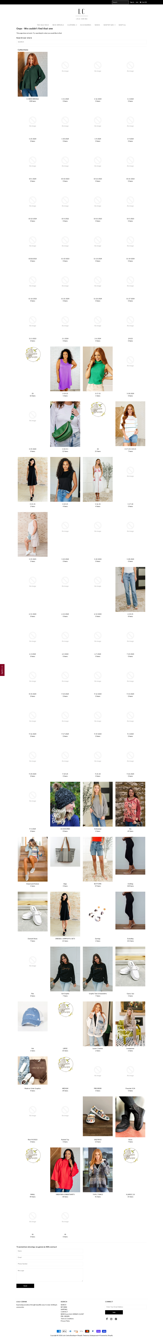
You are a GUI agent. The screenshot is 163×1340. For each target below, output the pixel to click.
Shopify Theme (82, 1335)
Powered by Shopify (106, 1335)
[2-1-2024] (65, 321)
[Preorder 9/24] (130, 1071)
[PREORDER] (98, 1071)
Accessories (85, 25)
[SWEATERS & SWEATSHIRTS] (65, 1169)
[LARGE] (65, 1009)
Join (137, 2)
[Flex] (33, 961)
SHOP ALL (122, 25)
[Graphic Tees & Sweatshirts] (98, 969)
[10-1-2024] (33, 162)
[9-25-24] (98, 757)
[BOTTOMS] (98, 859)
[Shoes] (130, 1116)
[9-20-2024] (33, 757)
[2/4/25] (130, 321)
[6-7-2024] (98, 637)
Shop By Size (109, 25)
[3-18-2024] (130, 361)
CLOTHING (71, 25)
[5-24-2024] (98, 527)
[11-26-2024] (98, 281)
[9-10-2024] (65, 677)
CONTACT (64, 1312)
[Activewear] (98, 804)
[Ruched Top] (65, 1111)
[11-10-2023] (65, 241)
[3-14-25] (65, 369)
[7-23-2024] (130, 637)
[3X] (98, 409)
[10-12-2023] (98, 162)
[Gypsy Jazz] (130, 966)
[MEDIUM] (65, 1064)
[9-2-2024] (130, 717)
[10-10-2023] (65, 162)
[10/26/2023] (33, 241)
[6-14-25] (130, 589)
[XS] (33, 1217)
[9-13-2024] (130, 677)
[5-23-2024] (65, 527)
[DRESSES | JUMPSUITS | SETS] (65, 914)
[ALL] (130, 804)
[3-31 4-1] (65, 424)
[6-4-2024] (65, 637)
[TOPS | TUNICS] (98, 1169)
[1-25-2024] (33, 122)
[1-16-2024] (98, 67)
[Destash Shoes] (33, 911)
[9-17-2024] (65, 717)
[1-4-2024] (98, 122)
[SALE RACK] (98, 1116)
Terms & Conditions (67, 1319)
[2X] (33, 355)
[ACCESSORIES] (65, 804)
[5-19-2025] (33, 534)
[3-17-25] (98, 369)
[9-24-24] (65, 757)
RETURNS (64, 1307)
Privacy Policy (65, 1321)
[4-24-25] (65, 479)
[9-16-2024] (33, 717)
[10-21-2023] (130, 162)
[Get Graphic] (65, 969)
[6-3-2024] (33, 637)
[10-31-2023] (98, 201)
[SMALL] (33, 1155)
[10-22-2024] (33, 201)
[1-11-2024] (65, 67)
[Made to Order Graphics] (33, 1070)
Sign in (132, 2)
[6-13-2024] (98, 582)
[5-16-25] (98, 479)
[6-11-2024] (33, 582)
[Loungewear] (130, 1023)
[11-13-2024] (98, 241)
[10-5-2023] (130, 201)
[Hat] (33, 1016)
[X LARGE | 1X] (130, 1155)
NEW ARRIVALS (58, 25)
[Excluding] (130, 910)
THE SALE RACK (43, 25)
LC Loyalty (2, 670)
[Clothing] (130, 856)
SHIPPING (64, 1309)
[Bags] (65, 852)
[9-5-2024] (33, 797)
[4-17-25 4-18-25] (130, 423)
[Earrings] (98, 914)
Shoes (97, 25)
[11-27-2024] (130, 281)
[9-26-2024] (130, 757)
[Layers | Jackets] (98, 1023)
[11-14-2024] (130, 241)
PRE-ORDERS (65, 1316)
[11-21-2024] (65, 281)
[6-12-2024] (65, 582)
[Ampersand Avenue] (33, 859)
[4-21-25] (33, 479)
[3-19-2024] (33, 416)
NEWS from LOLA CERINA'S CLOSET (72, 1314)
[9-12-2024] (98, 677)
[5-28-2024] (130, 527)
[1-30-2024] (65, 122)
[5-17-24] (130, 472)
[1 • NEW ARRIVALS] (33, 74)
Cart (144, 2)
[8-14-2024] (33, 677)
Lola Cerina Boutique (69, 1335)
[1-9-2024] (130, 122)
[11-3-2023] (33, 321)
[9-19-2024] (98, 717)
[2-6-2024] (98, 321)
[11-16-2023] (33, 281)
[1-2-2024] (130, 67)
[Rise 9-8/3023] (33, 1111)
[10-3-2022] (65, 201)
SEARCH (63, 1305)
